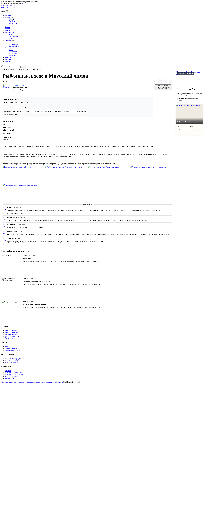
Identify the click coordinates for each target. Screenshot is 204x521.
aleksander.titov (18, 85)
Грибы (7, 31)
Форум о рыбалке (11, 348)
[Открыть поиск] (2, 65)
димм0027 (11, 224)
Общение (8, 40)
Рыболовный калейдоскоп (14, 374)
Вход (2, 5)
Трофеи (12, 21)
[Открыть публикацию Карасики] (11, 263)
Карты (7, 48)
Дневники (13, 23)
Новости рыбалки (11, 332)
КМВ (9, 208)
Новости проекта (11, 330)
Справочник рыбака (12, 350)
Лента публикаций (12, 336)
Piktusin (25, 255)
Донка (17, 107)
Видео (7, 61)
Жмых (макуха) (37, 111)
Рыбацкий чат (14, 46)
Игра (11, 38)
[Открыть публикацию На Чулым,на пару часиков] (11, 309)
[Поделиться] (165, 81)
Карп (21, 102)
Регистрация (10, 5)
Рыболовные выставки (13, 373)
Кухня (7, 27)
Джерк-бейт (48, 111)
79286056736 (12, 239)
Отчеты (12, 19)
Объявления (13, 44)
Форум (11, 42)
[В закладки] (170, 81)
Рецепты (8, 57)
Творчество (13, 36)
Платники (13, 54)
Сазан (27, 102)
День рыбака (9, 338)
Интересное (9, 32)
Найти (24, 67)
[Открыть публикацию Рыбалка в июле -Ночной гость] (11, 286)
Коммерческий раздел (13, 359)
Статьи (11, 34)
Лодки (7, 29)
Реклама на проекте (12, 360)
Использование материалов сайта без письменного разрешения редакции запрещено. (32, 382)
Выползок (67, 111)
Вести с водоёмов (11, 376)
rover (24, 278)
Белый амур (13, 102)
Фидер (24, 107)
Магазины (13, 52)
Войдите (5, 245)
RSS (23, 4)
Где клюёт (13, 55)
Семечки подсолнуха (79, 111)
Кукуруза (58, 111)
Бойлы (27, 111)
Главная (8, 15)
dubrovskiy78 (12, 217)
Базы (11, 50)
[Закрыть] (3, 143)
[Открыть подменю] (12, 17)
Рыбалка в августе (11, 378)
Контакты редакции (12, 362)
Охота (7, 25)
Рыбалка (8, 17)
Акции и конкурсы (12, 346)
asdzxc (9, 232)
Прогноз (8, 59)
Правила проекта (11, 334)
